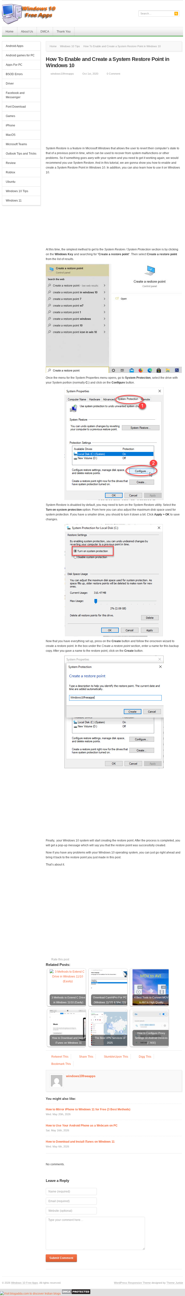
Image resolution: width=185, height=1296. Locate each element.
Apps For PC (12, 65)
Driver (10, 83)
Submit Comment (61, 1258)
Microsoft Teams (16, 144)
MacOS (10, 135)
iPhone (10, 125)
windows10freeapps (62, 73)
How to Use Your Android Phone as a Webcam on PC (82, 1125)
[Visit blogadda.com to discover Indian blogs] (30, 1293)
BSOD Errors (14, 74)
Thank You (64, 31)
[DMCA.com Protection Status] (76, 1293)
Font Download (16, 106)
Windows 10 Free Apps (24, 1282)
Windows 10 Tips (17, 191)
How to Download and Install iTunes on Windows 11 (80, 1141)
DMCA (44, 31)
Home (9, 31)
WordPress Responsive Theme (132, 1282)
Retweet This (59, 1056)
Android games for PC (20, 55)
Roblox (10, 172)
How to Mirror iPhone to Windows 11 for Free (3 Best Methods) (88, 1109)
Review (11, 163)
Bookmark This (61, 1064)
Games (10, 116)
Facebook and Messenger (15, 95)
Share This (86, 1056)
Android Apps (14, 46)
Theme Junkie (174, 1282)
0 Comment (113, 73)
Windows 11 (14, 200)
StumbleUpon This (116, 1056)
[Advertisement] (114, 112)
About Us (27, 31)
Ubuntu (10, 181)
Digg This (145, 1056)
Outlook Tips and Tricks (21, 153)
